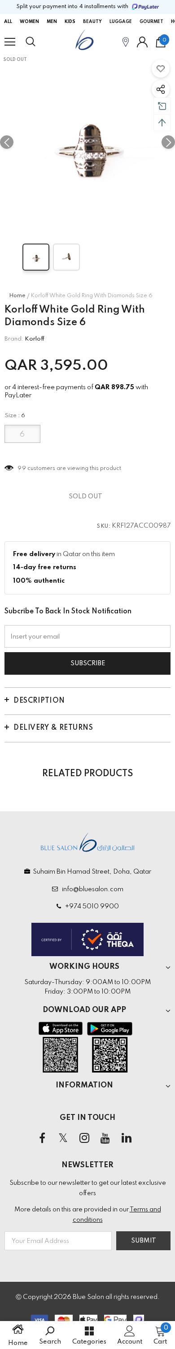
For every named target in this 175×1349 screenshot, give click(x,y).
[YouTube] (105, 1138)
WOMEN (29, 21)
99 (22, 468)
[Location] (126, 42)
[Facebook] (42, 1138)
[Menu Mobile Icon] (9, 42)
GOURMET (151, 21)
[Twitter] (63, 1138)
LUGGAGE (120, 21)
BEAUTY (92, 21)
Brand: (13, 339)
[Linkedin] (126, 1138)
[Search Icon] (39, 42)
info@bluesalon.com (91, 889)
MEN (52, 21)
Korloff (35, 339)
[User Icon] (142, 42)
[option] (87, 142)
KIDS (70, 21)
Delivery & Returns (53, 728)
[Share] (161, 89)
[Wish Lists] (161, 69)
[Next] (168, 142)
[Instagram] (84, 1138)
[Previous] (6, 142)
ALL (8, 21)
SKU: (103, 526)
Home (17, 296)
